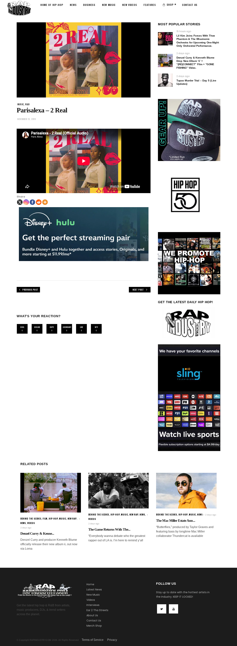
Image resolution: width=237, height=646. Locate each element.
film (45, 518)
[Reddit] (38, 202)
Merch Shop (94, 626)
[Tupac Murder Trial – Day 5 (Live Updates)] (165, 80)
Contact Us (93, 620)
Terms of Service (93, 639)
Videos (90, 600)
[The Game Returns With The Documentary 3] (118, 490)
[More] (45, 202)
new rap (72, 518)
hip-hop (53, 518)
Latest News (94, 589)
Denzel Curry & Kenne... (37, 533)
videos (31, 523)
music (20, 104)
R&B (27, 104)
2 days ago (183, 53)
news (23, 523)
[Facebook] (32, 202)
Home (90, 584)
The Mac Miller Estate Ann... (175, 520)
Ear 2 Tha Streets (97, 610)
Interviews (92, 605)
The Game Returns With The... (109, 529)
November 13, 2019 (26, 119)
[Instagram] (26, 202)
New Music (93, 595)
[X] (20, 202)
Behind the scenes (30, 518)
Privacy (112, 639)
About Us (92, 615)
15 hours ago (183, 31)
